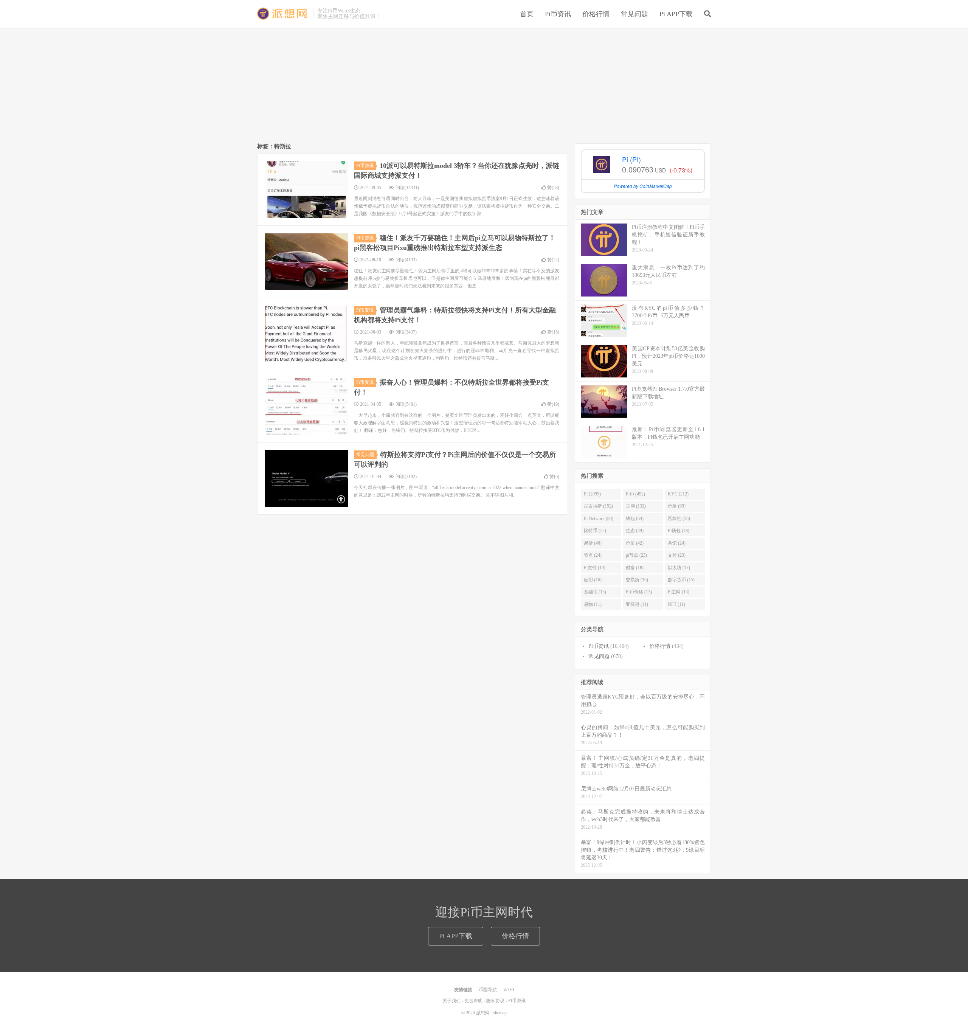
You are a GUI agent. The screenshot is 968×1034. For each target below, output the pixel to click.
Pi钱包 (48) (678, 530)
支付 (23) (677, 555)
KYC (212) (678, 494)
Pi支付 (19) (594, 567)
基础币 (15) (595, 592)
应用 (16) (593, 579)
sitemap (500, 1012)
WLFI (508, 989)
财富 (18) (635, 567)
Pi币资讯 (558, 14)
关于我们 (451, 1000)
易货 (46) (593, 543)
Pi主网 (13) (678, 592)
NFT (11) (676, 604)
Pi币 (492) (635, 494)
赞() (553, 187)
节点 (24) (593, 555)
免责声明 (473, 1000)
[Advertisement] (484, 87)
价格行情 (596, 14)
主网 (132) (636, 506)
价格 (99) (677, 506)
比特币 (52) (595, 530)
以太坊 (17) (679, 567)
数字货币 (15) (681, 579)
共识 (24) (677, 543)
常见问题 (634, 14)
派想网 (283, 14)
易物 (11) (593, 604)
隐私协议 (495, 1000)
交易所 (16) (637, 579)
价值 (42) (635, 543)
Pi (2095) (592, 494)
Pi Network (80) (598, 518)
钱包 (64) (635, 518)
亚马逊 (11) (637, 604)
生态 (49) (635, 530)
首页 (527, 14)
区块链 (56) (679, 518)
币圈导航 (488, 989)
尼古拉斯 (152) (598, 506)
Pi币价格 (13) (639, 592)
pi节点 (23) (636, 555)
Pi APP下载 (676, 14)
